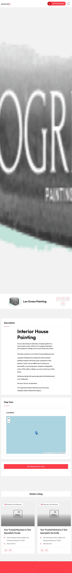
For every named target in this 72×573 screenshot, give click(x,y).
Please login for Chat (37, 466)
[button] (36, 433)
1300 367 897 (11, 544)
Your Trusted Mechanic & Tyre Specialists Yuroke (17, 531)
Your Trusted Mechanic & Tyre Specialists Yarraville (53, 531)
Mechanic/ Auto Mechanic (14, 504)
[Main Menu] (68, 3)
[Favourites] (63, 299)
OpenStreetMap (55, 453)
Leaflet (47, 453)
